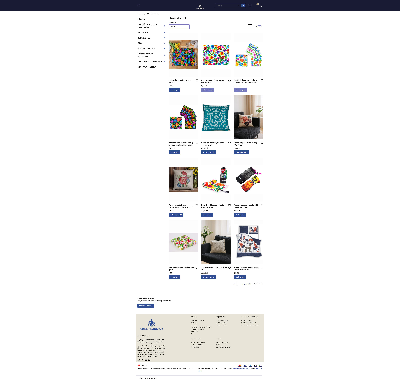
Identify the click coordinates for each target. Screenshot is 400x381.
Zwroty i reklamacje (197, 321)
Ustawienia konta (222, 323)
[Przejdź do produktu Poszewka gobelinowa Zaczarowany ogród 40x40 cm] (183, 179)
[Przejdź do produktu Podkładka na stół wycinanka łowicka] (183, 55)
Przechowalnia (221, 325)
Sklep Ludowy (141, 14)
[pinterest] (146, 360)
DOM (148, 14)
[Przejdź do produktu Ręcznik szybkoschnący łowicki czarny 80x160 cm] (248, 179)
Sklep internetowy (147, 378)
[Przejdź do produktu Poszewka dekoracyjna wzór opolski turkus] (216, 117)
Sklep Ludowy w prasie (223, 347)
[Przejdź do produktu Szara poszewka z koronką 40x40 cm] (216, 242)
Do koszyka (175, 90)
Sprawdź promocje (145, 306)
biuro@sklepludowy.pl (240, 368)
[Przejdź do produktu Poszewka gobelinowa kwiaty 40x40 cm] (248, 117)
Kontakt (193, 325)
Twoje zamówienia (222, 321)
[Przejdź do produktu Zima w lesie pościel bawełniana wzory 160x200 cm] (248, 242)
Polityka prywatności (198, 343)
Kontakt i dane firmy (223, 343)
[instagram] (139, 360)
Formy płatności (246, 321)
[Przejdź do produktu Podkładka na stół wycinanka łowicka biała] (216, 55)
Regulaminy (195, 323)
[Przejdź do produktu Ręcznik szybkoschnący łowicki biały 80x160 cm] (216, 179)
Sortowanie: (172, 23)
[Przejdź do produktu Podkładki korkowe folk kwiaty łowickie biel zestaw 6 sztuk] (248, 55)
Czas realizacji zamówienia (250, 325)
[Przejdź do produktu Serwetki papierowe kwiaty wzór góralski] (183, 242)
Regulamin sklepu (196, 345)
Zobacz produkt (208, 152)
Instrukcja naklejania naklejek (201, 327)
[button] (139, 5)
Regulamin (194, 332)
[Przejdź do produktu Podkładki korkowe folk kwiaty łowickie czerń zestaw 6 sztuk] (183, 117)
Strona (255, 27)
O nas (218, 345)
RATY (192, 334)
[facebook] (142, 360)
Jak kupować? (195, 347)
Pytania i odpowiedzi (197, 329)
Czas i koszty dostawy (248, 323)
